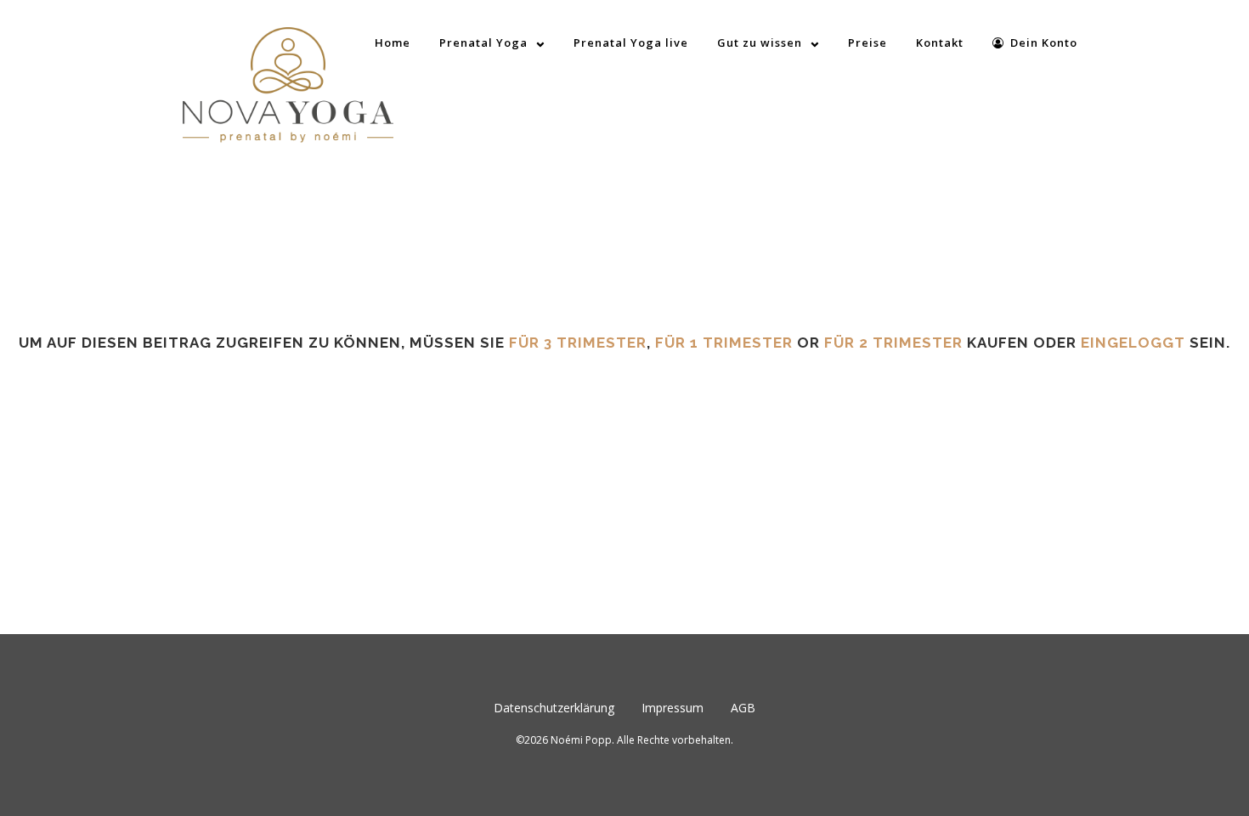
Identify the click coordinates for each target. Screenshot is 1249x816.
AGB (743, 708)
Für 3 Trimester (578, 342)
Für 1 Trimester (724, 342)
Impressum (672, 708)
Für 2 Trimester (893, 342)
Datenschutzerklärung (554, 708)
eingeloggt (1133, 342)
